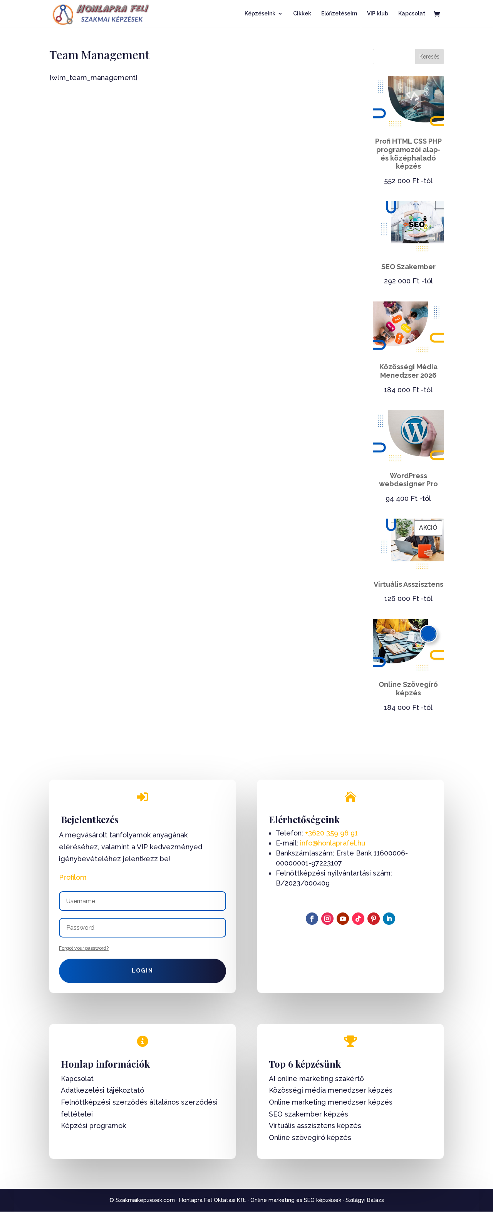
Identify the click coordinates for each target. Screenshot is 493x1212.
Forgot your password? (84, 948)
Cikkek (302, 14)
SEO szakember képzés (308, 1114)
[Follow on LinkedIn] (389, 918)
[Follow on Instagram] (327, 918)
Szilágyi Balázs (364, 1200)
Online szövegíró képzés (310, 1137)
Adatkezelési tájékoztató (102, 1090)
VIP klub (377, 14)
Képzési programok (93, 1126)
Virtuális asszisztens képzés (315, 1126)
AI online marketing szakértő (316, 1079)
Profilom (73, 877)
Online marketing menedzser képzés (330, 1102)
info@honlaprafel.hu (332, 843)
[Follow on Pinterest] (373, 918)
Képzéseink (260, 14)
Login (142, 971)
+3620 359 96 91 (331, 833)
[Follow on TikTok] (358, 918)
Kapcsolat (411, 14)
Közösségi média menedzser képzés (330, 1090)
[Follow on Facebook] (312, 918)
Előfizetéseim (339, 14)
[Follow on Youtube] (343, 918)
